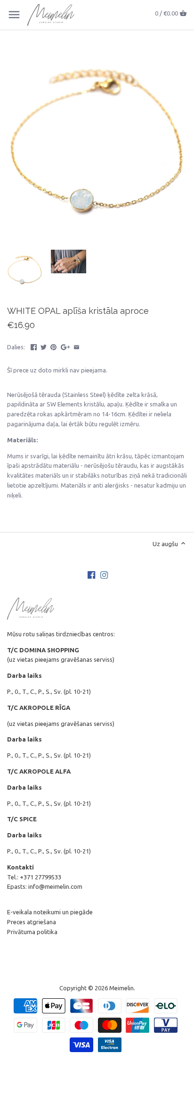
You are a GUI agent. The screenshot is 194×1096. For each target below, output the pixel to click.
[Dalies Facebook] (34, 346)
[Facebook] (91, 574)
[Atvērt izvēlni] (14, 15)
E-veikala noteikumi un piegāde (50, 912)
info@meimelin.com (55, 886)
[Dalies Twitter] (43, 346)
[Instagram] (104, 574)
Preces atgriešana (31, 922)
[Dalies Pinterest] (53, 346)
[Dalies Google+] (65, 346)
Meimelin (121, 988)
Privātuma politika (32, 931)
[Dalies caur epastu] (76, 346)
